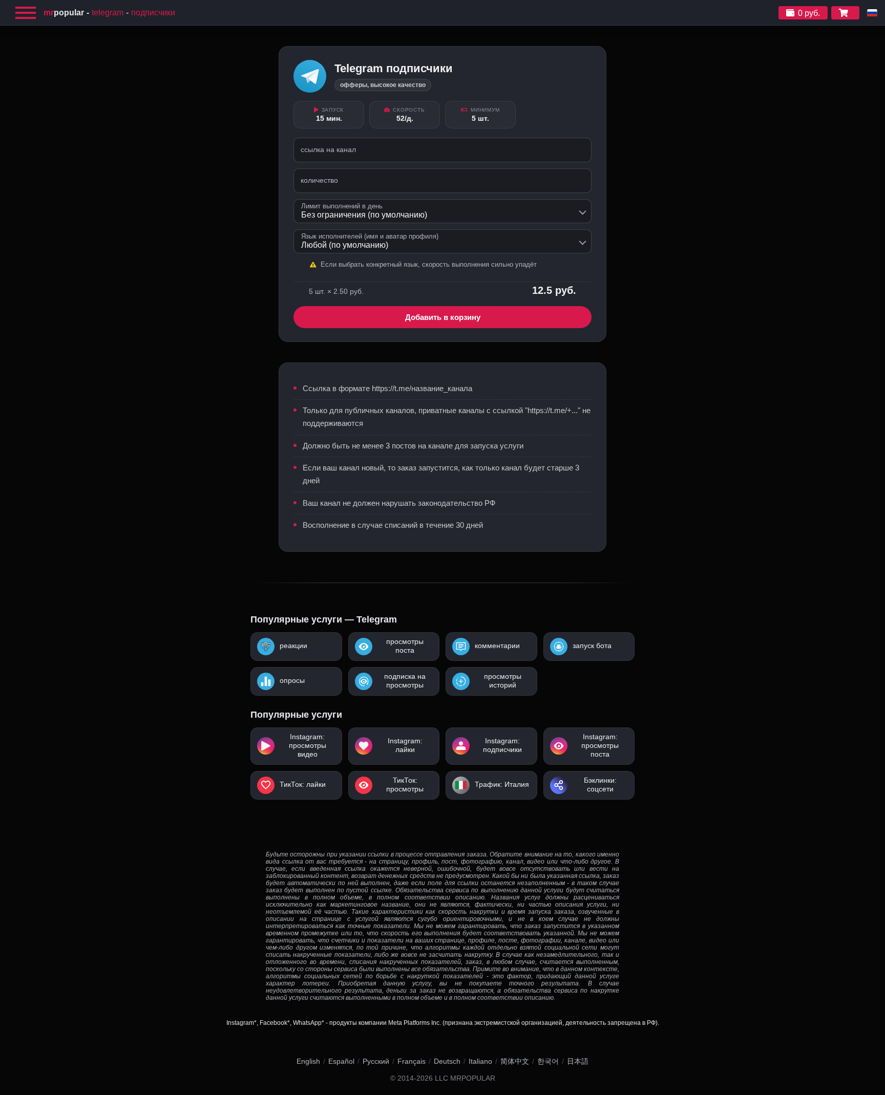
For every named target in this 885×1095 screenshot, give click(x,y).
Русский (376, 1061)
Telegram (107, 12)
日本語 (577, 1061)
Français (411, 1061)
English (308, 1061)
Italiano (480, 1061)
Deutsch (447, 1061)
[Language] (872, 12)
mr (64, 12)
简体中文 (514, 1061)
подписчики (153, 12)
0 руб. (809, 13)
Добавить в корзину (442, 317)
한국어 (548, 1061)
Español (341, 1061)
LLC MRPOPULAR (465, 1078)
